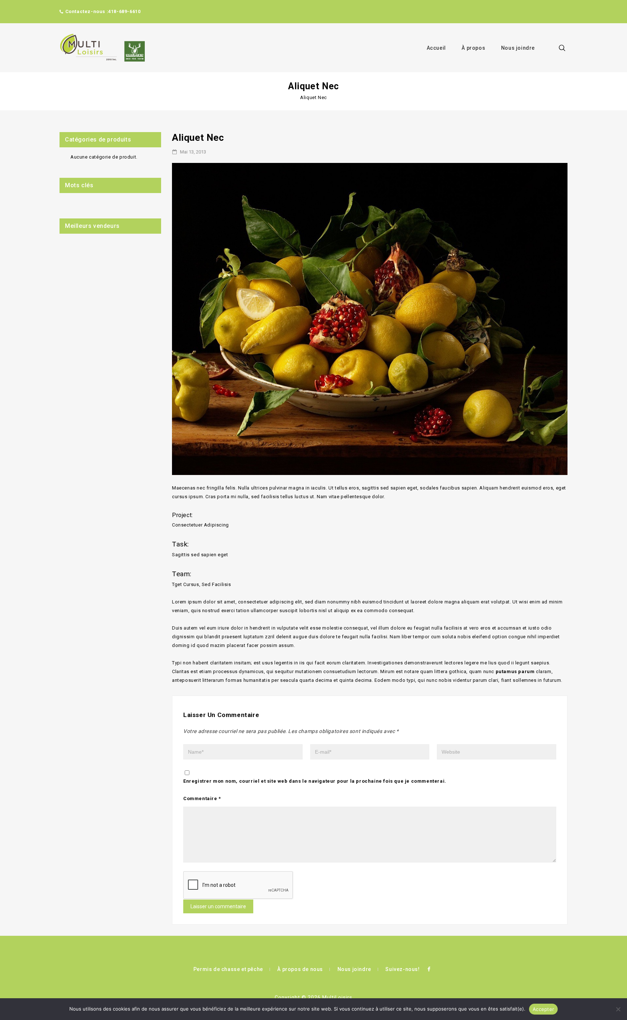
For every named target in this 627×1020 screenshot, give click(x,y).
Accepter (543, 1009)
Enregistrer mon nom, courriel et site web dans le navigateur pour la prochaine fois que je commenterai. (314, 781)
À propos (473, 48)
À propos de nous (300, 969)
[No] (618, 1009)
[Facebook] (429, 969)
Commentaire (202, 798)
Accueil (436, 48)
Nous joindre (518, 48)
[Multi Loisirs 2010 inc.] (102, 48)
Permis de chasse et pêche (228, 969)
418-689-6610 (124, 11)
